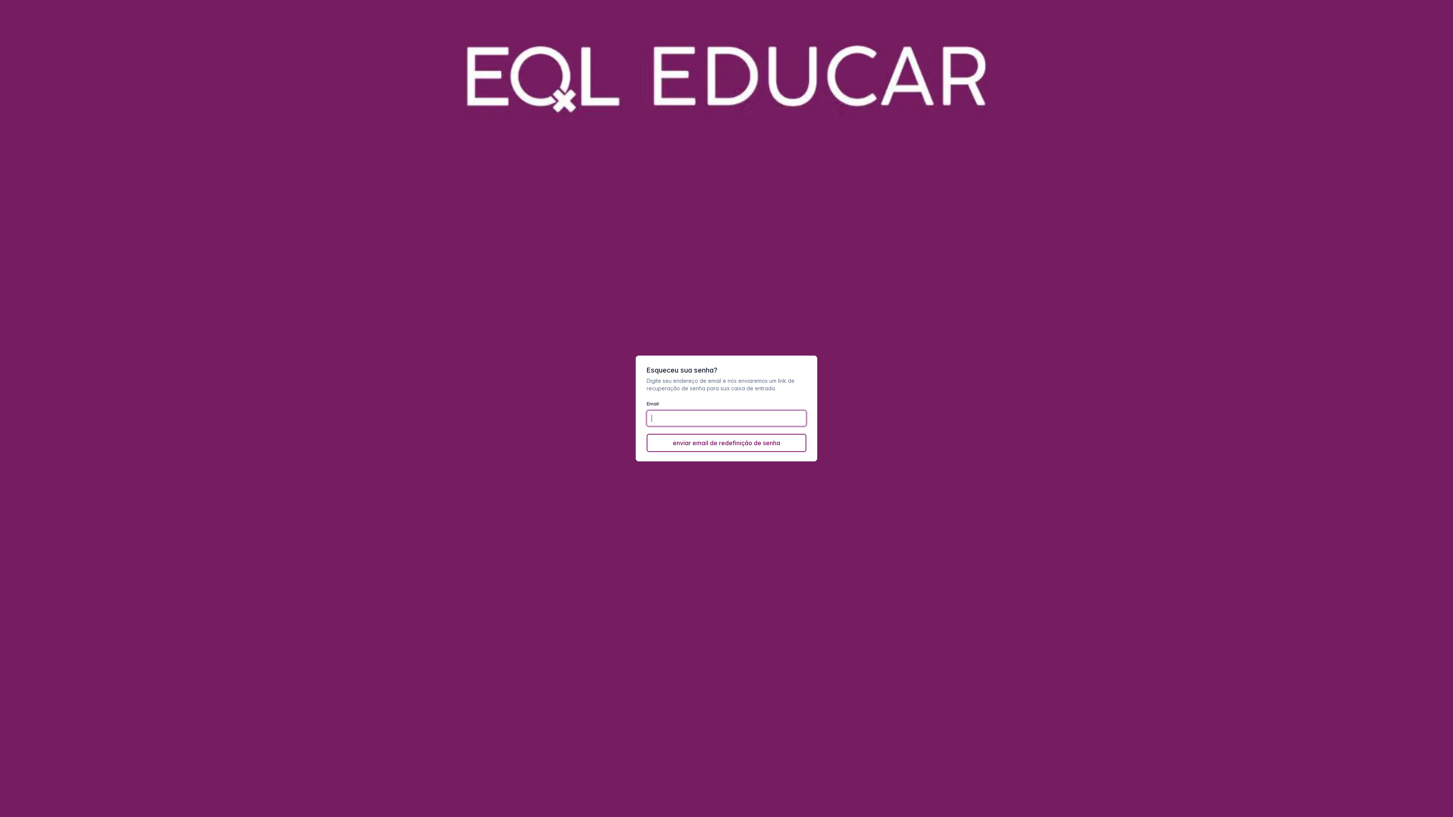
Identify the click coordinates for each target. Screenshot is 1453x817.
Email (653, 404)
